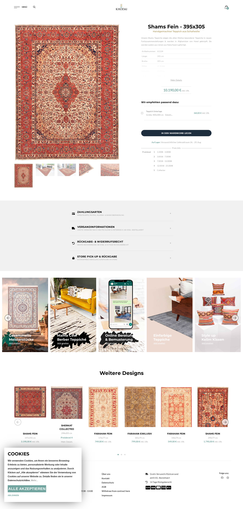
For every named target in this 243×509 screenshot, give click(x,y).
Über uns (106, 474)
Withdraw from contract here (116, 491)
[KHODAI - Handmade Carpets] (121, 7)
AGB (104, 487)
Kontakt (106, 478)
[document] (43, 474)
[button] (121, 213)
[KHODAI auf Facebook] (222, 477)
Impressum (107, 495)
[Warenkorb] (226, 7)
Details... (169, 115)
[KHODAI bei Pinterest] (228, 477)
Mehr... (34, 480)
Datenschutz (108, 482)
